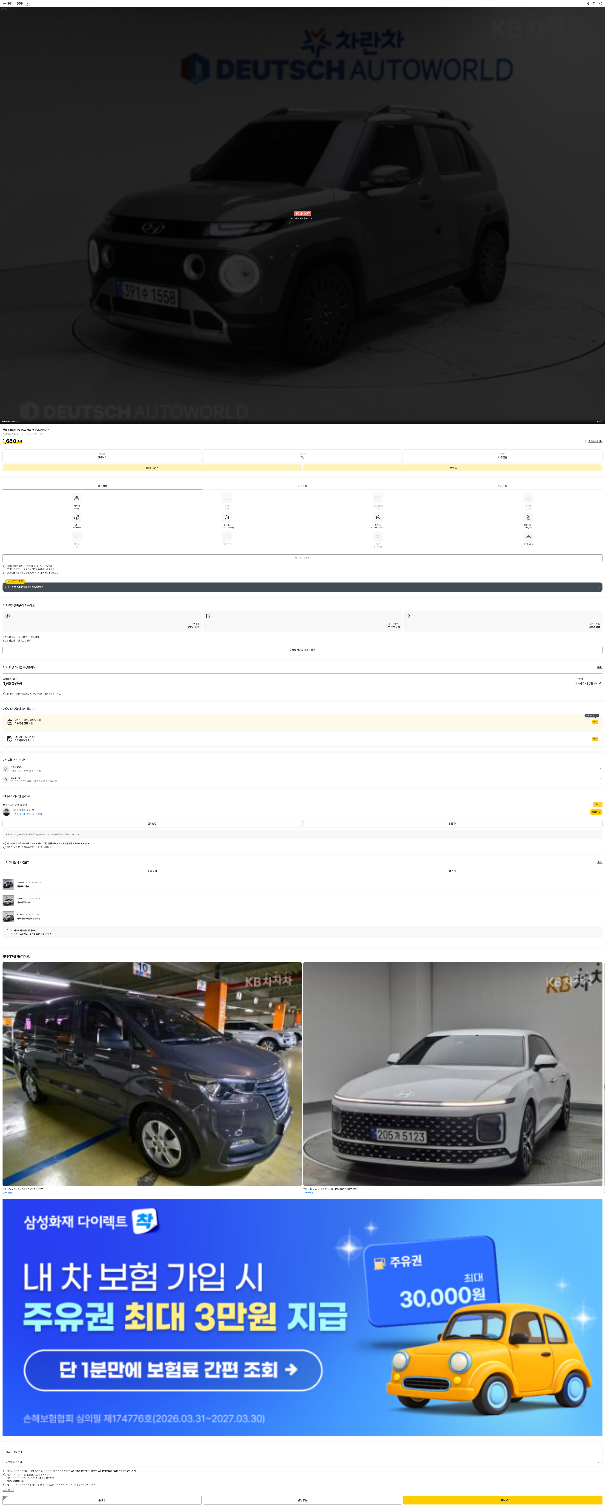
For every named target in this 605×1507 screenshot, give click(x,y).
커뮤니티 (152, 871)
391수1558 (18, 3)
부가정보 (502, 485)
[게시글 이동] (302, 884)
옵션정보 (102, 485)
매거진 (452, 871)
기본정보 (302, 485)
